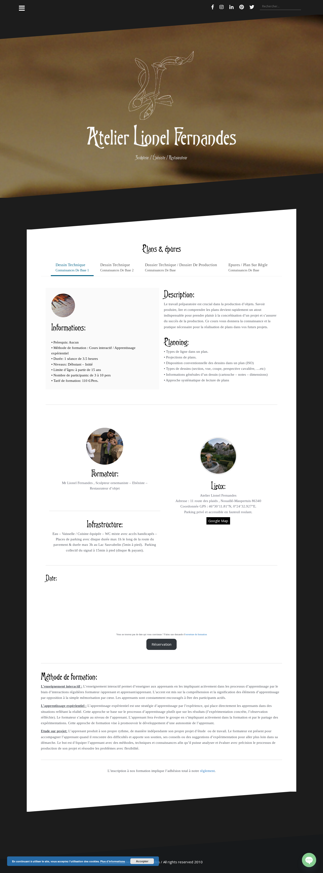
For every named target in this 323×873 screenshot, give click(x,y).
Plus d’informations (112, 861)
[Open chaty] (309, 860)
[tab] (72, 268)
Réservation (161, 644)
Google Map (218, 520)
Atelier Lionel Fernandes (161, 136)
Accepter (142, 861)
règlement (207, 771)
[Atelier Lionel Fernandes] (161, 86)
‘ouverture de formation (196, 634)
